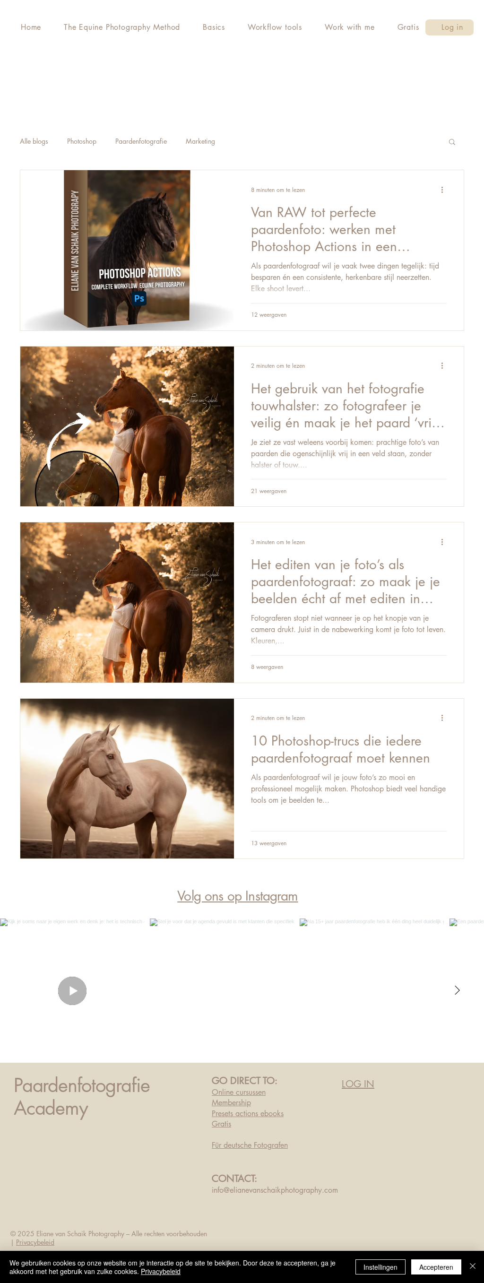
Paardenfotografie (141, 141)
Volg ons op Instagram (237, 895)
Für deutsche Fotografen (250, 1145)
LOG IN (358, 1084)
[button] (452, 142)
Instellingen (380, 1267)
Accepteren (436, 1267)
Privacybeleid (35, 1242)
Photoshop (81, 141)
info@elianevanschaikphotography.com (275, 1190)
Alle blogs (34, 141)
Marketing (200, 141)
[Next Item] (457, 990)
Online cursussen (239, 1092)
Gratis (221, 1124)
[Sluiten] (472, 1266)
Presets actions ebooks (248, 1113)
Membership (231, 1103)
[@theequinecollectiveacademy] (304, 895)
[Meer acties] (445, 189)
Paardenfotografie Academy (82, 1096)
